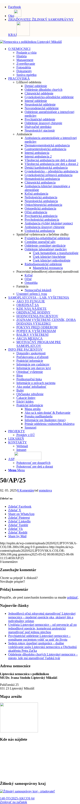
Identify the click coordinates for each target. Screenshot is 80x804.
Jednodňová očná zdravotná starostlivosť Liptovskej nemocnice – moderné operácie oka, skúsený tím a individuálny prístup (41, 617)
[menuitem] (44, 6)
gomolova (45, 490)
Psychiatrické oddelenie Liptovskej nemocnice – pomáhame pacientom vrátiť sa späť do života (39, 637)
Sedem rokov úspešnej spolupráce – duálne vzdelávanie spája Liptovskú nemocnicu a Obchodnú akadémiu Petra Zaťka (42, 646)
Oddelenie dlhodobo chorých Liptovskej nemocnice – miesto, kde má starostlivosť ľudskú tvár (43, 656)
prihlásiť (72, 597)
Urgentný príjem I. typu (31, 294)
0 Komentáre (25, 490)
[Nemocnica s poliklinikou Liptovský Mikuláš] (31, 42)
